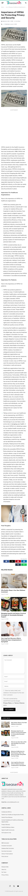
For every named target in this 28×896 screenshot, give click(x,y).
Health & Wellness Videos (8, 827)
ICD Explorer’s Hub (6, 832)
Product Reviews (6, 824)
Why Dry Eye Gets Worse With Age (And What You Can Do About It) (18, 743)
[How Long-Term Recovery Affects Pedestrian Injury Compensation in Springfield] (14, 629)
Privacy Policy (7, 703)
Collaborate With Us (7, 812)
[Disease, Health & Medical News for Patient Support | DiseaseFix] (14, 2)
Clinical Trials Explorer (7, 853)
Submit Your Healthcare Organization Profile (13, 814)
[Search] (25, 3)
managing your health (17, 424)
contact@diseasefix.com (13, 802)
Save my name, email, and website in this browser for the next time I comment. (13, 693)
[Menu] (3, 3)
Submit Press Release (7, 817)
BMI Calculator (5, 843)
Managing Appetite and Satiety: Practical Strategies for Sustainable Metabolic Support (13, 615)
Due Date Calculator (7, 851)
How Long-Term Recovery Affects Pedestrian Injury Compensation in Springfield (11, 640)
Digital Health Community (8, 830)
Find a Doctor (5, 856)
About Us (4, 869)
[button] (6, 561)
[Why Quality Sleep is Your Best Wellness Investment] (14, 581)
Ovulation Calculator (7, 845)
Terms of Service (19, 703)
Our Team (4, 872)
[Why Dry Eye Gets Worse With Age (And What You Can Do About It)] (5, 744)
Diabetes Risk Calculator (8, 848)
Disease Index (5, 866)
